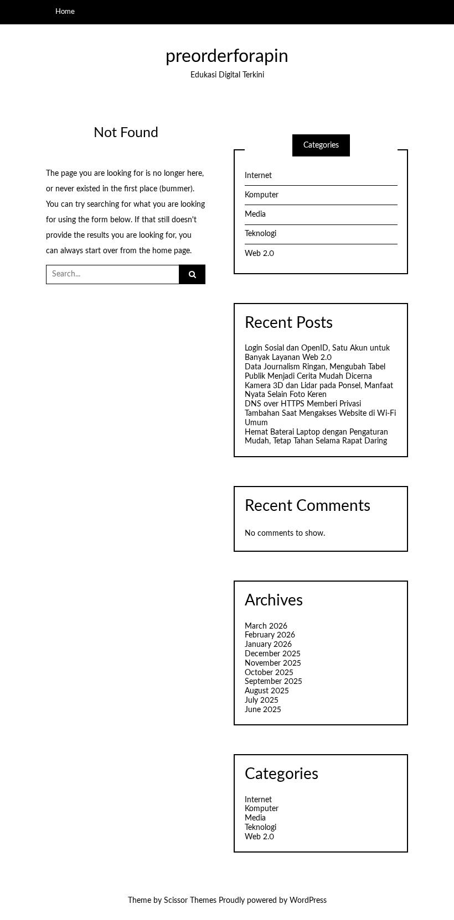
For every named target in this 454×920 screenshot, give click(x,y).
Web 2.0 (259, 254)
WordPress (308, 901)
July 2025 (261, 700)
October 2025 (269, 673)
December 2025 (273, 654)
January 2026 (268, 645)
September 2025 (273, 682)
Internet (258, 176)
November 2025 (273, 663)
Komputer (261, 195)
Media (255, 214)
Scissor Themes (190, 901)
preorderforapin (227, 56)
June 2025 (263, 710)
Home (65, 11)
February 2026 (270, 635)
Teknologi (260, 234)
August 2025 (267, 691)
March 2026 (266, 626)
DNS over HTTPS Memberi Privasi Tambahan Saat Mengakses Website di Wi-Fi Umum (320, 413)
